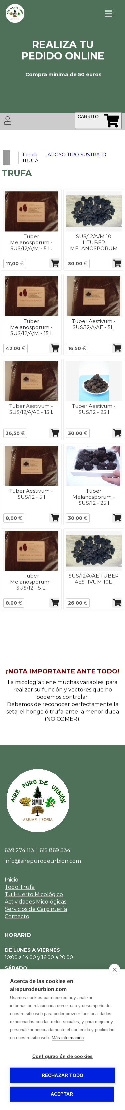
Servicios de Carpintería (36, 909)
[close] (114, 969)
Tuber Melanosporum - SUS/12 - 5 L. (31, 582)
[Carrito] (111, 120)
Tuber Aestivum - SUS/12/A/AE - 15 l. (31, 409)
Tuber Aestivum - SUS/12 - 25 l (94, 409)
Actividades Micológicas (35, 902)
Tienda (29, 155)
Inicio (11, 880)
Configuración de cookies (62, 1056)
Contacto (17, 916)
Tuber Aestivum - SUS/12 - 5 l (31, 494)
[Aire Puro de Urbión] (15, 21)
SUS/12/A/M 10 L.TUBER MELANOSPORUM (94, 242)
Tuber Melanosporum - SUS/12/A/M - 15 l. (31, 327)
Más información (68, 1037)
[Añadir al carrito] (54, 263)
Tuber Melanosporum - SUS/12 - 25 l (93, 497)
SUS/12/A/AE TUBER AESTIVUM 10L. (94, 579)
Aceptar (62, 1094)
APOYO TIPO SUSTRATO (77, 155)
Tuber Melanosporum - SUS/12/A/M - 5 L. (31, 242)
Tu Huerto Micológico (34, 894)
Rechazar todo (63, 1075)
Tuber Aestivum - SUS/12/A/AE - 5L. (94, 324)
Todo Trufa (20, 887)
